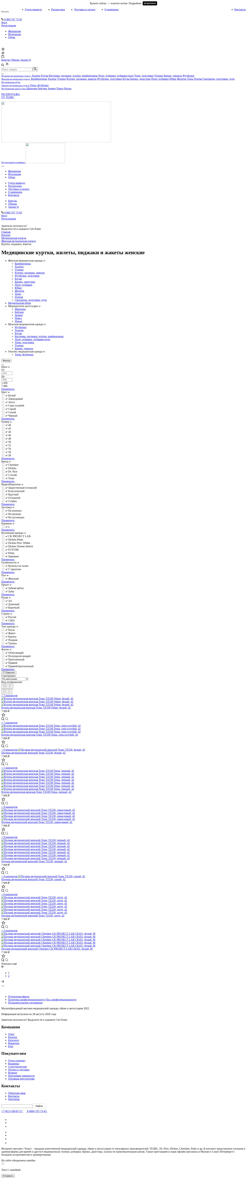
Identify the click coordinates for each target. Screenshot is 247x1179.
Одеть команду (33, 9)
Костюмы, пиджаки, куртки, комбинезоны (73, 75)
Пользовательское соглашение (25, 1002)
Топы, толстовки (144, 75)
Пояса (59, 88)
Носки (67, 88)
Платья (198, 78)
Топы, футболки (39, 85)
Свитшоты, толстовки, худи (219, 78)
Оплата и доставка (18, 1069)
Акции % (13, 206)
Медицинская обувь (19, 303)
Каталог (5, 11)
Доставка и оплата (84, 9)
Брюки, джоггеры (140, 78)
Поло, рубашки (160, 78)
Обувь (11, 37)
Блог (10, 1046)
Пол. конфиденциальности (61, 999)
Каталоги (13, 1040)
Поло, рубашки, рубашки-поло (116, 75)
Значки (52, 88)
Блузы (44, 75)
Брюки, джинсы (173, 75)
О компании (112, 9)
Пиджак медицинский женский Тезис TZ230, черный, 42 (34, 861)
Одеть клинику (17, 1060)
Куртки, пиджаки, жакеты (81, 78)
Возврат (12, 1072)
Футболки (188, 75)
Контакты (240, 9)
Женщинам (14, 31)
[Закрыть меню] (2, 73)
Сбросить (10, 672)
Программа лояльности (21, 1075)
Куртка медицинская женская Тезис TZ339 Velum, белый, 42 (36, 707)
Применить (7, 389)
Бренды (12, 200)
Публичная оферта (18, 996)
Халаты (36, 75)
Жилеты (181, 78)
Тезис (11, 1034)
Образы (12, 203)
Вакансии (13, 1043)
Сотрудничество (17, 1066)
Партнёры (14, 1099)
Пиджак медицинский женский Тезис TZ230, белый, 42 (33, 752)
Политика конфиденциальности (26, 999)
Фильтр (6, 360)
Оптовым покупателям (21, 1078)
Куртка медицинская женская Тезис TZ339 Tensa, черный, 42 (36, 792)
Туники (158, 75)
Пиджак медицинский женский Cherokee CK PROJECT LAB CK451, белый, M (47, 948)
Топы (190, 78)
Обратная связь (17, 1093)
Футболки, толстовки (109, 78)
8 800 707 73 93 (13, 19)
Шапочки (32, 88)
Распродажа (58, 9)
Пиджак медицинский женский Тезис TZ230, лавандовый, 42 (36, 822)
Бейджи (42, 88)
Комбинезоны (39, 78)
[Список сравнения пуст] (2, 53)
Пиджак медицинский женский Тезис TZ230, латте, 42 (32, 915)
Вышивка (13, 1063)
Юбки (172, 78)
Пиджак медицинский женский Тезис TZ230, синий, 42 (33, 879)
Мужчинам (14, 34)
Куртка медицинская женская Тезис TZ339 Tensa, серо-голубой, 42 (39, 734)
